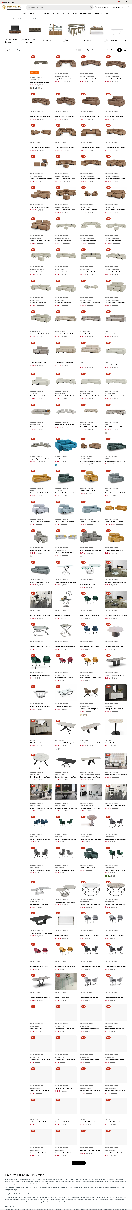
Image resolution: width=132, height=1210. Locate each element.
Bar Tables (108, 740)
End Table (108, 1026)
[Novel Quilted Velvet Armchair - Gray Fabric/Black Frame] (114, 876)
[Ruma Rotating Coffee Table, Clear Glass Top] (91, 568)
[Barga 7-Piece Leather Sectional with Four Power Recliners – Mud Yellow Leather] (91, 62)
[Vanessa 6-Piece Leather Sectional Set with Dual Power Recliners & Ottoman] (41, 255)
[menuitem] (25, 13)
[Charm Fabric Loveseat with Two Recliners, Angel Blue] (66, 508)
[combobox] (60, 7)
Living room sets (35, 145)
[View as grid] (119, 50)
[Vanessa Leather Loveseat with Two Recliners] (116, 287)
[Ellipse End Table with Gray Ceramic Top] (116, 1012)
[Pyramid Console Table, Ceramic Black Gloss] (91, 1168)
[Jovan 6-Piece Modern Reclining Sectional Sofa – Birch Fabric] (66, 380)
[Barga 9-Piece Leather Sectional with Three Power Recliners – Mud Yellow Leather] (66, 62)
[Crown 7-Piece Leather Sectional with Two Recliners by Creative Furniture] (91, 162)
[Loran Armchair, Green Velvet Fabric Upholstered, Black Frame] (41, 1043)
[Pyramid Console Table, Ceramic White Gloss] (116, 1137)
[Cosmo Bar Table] (116, 727)
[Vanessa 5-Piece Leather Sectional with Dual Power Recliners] (66, 255)
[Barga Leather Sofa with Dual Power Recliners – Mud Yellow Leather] (91, 100)
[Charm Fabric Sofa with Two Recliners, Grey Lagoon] (41, 568)
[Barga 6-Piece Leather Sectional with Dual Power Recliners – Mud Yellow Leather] (116, 62)
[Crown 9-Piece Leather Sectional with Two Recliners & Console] (66, 131)
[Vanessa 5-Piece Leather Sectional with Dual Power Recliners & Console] (116, 255)
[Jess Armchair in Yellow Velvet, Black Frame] (91, 661)
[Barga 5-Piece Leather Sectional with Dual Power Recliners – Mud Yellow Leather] (41, 100)
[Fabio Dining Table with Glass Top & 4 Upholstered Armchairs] (91, 792)
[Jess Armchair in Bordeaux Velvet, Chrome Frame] (41, 950)
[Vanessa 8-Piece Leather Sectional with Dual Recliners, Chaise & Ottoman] (116, 224)
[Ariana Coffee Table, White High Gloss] (41, 692)
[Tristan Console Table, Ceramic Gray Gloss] (116, 1074)
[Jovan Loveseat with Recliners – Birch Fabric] (41, 380)
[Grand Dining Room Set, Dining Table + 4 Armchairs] (41, 792)
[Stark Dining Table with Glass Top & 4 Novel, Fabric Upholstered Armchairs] (116, 792)
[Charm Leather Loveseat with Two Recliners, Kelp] (66, 477)
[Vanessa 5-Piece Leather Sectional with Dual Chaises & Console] (91, 255)
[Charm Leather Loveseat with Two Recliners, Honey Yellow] (116, 536)
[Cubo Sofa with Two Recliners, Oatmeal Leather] (66, 349)
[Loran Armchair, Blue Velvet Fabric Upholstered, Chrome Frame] (91, 1043)
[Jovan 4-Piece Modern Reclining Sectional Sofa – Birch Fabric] (91, 380)
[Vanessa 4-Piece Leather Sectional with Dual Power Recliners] (41, 287)
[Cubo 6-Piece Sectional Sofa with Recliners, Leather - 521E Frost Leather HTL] (39, 88)
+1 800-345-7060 (8, 2)
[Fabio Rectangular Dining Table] (66, 568)
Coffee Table (84, 836)
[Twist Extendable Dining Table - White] (56, 749)
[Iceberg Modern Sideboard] (116, 692)
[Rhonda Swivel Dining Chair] (91, 692)
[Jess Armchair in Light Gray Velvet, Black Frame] (116, 919)
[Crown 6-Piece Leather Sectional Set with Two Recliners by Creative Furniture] (66, 193)
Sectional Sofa (35, 79)
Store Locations (124, 2)
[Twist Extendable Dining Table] (66, 727)
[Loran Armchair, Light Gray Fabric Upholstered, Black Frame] (91, 981)
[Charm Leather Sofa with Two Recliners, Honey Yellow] (41, 477)
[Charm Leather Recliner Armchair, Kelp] (91, 854)
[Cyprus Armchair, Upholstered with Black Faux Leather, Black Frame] (91, 950)
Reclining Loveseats (112, 114)
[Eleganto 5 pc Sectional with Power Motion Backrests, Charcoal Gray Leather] (41, 445)
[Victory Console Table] (66, 599)
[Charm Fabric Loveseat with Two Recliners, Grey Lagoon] (116, 477)
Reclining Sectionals (62, 76)
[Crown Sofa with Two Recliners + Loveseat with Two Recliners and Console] (41, 131)
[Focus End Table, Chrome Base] (91, 823)
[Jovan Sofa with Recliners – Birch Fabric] (116, 349)
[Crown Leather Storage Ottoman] (41, 162)
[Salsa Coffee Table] (41, 1012)
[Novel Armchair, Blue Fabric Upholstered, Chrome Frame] (41, 823)
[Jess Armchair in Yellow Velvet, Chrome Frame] (66, 950)
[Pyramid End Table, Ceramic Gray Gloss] (91, 1106)
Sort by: (86, 50)
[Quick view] (49, 58)
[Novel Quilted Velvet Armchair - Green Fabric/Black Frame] (109, 876)
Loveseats (83, 362)
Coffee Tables (84, 582)
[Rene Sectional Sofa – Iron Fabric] (41, 411)
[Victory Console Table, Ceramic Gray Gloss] (41, 1199)
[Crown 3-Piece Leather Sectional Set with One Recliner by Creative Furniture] (41, 193)
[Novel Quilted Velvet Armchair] (116, 854)
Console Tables (60, 995)
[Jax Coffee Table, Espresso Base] (116, 599)
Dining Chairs (84, 613)
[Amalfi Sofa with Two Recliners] (91, 536)
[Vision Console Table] (66, 981)
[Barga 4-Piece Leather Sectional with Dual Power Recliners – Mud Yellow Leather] (66, 100)
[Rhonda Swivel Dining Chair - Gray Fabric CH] (84, 715)
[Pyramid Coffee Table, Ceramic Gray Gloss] (66, 1137)
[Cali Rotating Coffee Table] (66, 1074)
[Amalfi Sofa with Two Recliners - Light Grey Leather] (81, 556)
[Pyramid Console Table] (66, 1168)
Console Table (60, 613)
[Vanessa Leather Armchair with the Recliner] (91, 287)
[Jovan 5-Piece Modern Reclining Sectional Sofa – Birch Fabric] (116, 380)
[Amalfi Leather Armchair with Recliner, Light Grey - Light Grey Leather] (31, 556)
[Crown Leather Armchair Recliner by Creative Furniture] (91, 193)
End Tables (58, 644)
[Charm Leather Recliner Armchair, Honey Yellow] (91, 477)
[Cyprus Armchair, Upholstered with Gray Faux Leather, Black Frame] (116, 823)
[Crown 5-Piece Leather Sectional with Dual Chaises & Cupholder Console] (91, 131)
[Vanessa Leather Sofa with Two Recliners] (41, 318)
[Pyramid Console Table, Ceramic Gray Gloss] (41, 1168)
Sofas (107, 331)
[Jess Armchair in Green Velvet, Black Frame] (41, 661)
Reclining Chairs (85, 207)
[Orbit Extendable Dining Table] (41, 761)
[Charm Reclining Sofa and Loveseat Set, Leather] (116, 508)
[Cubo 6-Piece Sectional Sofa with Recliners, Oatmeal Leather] (91, 411)
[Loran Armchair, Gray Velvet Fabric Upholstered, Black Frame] (91, 1012)
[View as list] (125, 50)
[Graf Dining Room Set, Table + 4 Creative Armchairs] (66, 792)
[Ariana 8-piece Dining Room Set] (116, 761)
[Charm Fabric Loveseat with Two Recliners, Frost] (41, 508)
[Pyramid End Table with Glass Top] (66, 630)
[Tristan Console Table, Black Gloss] (41, 1074)
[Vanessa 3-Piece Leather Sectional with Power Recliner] (66, 287)
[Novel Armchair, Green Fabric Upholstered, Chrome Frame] (66, 823)
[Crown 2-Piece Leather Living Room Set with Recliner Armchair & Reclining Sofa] (91, 445)
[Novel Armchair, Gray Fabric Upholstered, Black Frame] (41, 854)
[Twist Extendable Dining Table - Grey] (59, 749)
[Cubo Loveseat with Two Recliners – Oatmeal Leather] (91, 349)
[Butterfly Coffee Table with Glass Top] (66, 692)
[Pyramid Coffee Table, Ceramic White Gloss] (41, 1137)
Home (7, 19)
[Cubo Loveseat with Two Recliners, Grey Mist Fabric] (41, 349)
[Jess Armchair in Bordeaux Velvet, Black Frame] (66, 661)
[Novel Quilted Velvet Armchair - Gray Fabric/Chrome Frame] (111, 876)
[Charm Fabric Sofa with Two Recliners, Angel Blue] (91, 508)
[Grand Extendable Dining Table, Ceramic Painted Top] (116, 661)
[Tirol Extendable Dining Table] (91, 761)
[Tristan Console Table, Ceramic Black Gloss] (41, 1106)
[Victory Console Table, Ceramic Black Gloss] (66, 1199)
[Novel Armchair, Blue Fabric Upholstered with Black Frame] (91, 630)
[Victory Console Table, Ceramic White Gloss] (116, 1168)
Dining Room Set (35, 805)
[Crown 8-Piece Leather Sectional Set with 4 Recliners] (66, 162)
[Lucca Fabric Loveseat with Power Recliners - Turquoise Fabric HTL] (56, 465)
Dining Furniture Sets (87, 805)
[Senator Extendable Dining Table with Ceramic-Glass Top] (66, 761)
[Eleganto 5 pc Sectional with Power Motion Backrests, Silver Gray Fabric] (66, 411)
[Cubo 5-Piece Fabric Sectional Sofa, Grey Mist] (91, 318)
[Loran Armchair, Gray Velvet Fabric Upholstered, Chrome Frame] (66, 1012)
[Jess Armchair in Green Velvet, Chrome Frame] (91, 599)
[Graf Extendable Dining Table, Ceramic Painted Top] (41, 981)
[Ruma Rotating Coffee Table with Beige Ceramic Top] (66, 888)
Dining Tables (59, 740)
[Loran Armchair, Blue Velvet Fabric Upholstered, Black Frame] (116, 1043)
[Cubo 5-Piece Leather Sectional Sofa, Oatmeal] (66, 318)
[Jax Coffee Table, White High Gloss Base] (116, 568)
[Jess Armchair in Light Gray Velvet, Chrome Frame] (91, 919)
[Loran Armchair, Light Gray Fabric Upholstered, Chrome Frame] (116, 981)
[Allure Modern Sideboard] (41, 727)
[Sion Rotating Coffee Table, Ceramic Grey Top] (41, 888)
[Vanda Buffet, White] (66, 919)
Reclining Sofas (85, 114)
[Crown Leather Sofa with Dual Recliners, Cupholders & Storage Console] (116, 193)
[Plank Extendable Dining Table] (91, 727)
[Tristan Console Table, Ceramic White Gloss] (91, 1074)
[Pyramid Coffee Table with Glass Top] (41, 630)
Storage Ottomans (36, 176)
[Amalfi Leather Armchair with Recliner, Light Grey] (41, 536)
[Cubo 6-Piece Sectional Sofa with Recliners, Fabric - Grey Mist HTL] (106, 433)
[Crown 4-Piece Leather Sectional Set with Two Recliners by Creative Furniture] (116, 162)
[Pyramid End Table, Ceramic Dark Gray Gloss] (116, 1106)
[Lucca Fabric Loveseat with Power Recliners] (66, 445)
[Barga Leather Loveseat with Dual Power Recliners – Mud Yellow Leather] (116, 100)
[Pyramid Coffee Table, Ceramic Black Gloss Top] (91, 1137)
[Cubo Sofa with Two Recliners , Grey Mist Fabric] (116, 318)
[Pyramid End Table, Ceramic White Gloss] (66, 1106)
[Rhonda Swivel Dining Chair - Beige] (81, 715)
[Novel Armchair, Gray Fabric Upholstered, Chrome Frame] (66, 854)
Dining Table (34, 613)
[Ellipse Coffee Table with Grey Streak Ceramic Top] (91, 888)
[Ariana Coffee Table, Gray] (91, 1199)
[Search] (91, 7)
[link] (15, 32)
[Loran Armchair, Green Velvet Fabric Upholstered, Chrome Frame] (66, 1043)
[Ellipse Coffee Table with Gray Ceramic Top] (116, 888)
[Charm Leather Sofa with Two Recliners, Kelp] (116, 445)
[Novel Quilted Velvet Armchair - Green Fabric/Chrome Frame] (106, 876)
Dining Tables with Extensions (90, 774)
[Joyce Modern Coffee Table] (116, 630)
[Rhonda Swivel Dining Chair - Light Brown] (86, 715)
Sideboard (108, 706)
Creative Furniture (36, 77)
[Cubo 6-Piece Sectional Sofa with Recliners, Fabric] (116, 411)
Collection (14, 19)
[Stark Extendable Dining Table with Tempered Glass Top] (41, 599)
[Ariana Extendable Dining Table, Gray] (41, 919)
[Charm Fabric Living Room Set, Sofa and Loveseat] (66, 536)
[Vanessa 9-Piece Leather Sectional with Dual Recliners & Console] (91, 224)
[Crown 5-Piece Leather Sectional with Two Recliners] (116, 131)
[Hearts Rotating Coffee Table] (116, 1199)
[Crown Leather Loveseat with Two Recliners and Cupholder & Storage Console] (41, 224)
